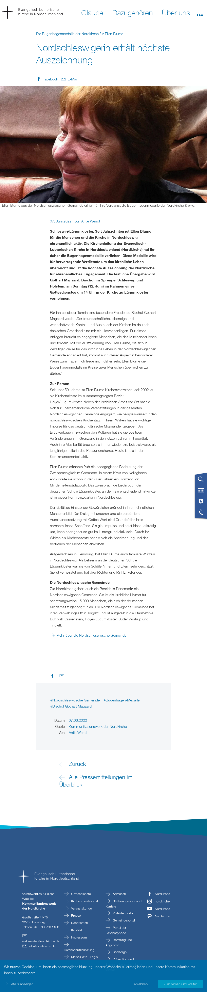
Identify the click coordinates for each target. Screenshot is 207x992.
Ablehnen (141, 984)
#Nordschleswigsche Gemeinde (75, 700)
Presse (75, 915)
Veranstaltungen (82, 908)
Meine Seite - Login (84, 957)
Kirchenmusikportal (84, 901)
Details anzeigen (21, 984)
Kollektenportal (122, 913)
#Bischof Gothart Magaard (71, 706)
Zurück (77, 763)
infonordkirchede (42, 946)
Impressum (78, 937)
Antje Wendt (90, 221)
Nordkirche (162, 894)
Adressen (119, 894)
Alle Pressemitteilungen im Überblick (95, 780)
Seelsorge (119, 952)
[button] (199, 12)
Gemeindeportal (123, 920)
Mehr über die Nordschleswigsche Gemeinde (91, 635)
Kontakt (76, 930)
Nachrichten (79, 923)
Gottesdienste (80, 894)
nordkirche (162, 901)
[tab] (201, 481)
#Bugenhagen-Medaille (122, 700)
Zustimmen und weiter (180, 984)
